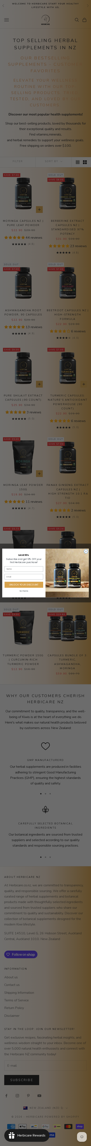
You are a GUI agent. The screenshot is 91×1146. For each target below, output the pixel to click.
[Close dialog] (86, 551)
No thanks (23, 591)
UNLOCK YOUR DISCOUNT (24, 584)
